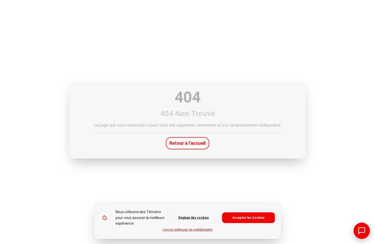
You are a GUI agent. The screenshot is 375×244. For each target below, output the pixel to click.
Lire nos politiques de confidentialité (187, 229)
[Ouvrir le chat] (362, 231)
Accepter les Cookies (248, 217)
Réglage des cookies (193, 217)
